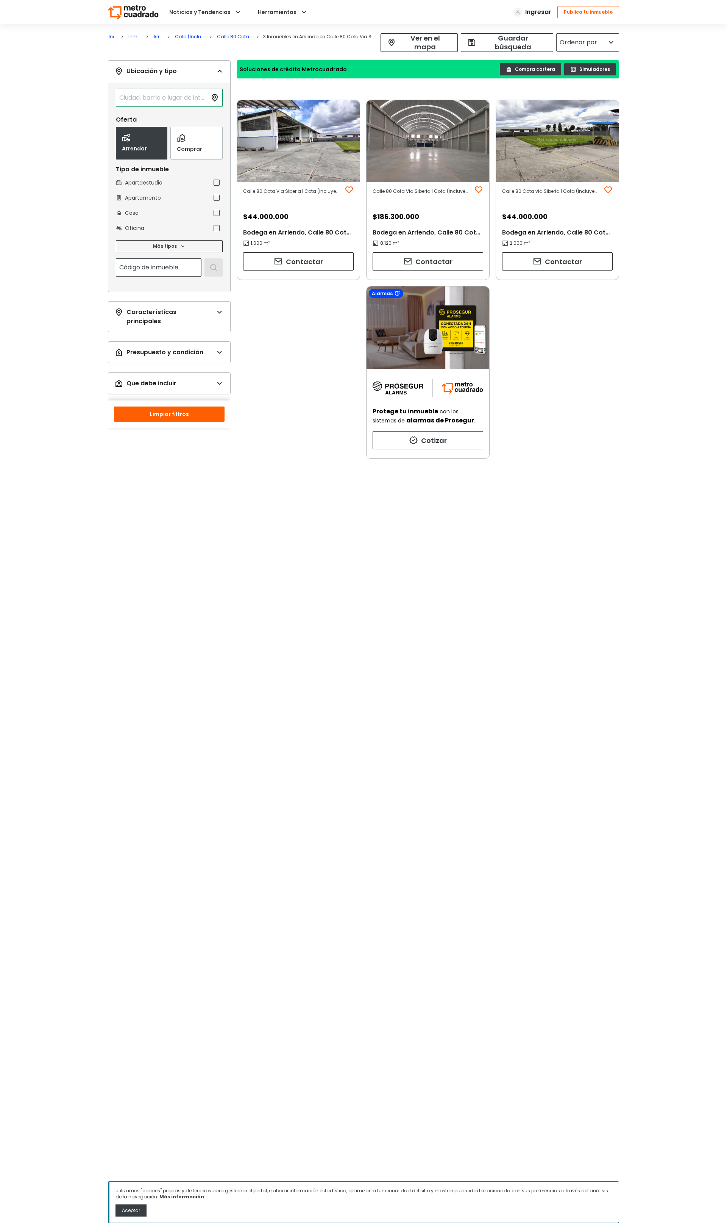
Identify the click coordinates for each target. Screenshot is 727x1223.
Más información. (182, 1196)
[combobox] (163, 97)
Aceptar (131, 1210)
